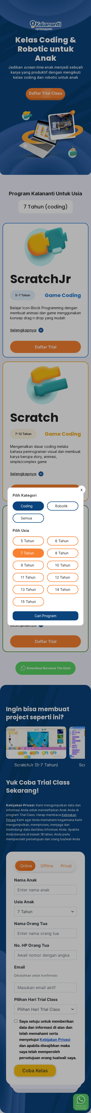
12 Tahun (62, 577)
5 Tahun (27, 541)
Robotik (61, 506)
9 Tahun (27, 565)
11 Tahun (28, 577)
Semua (26, 518)
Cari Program (45, 616)
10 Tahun (62, 565)
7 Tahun (27, 553)
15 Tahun (28, 601)
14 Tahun (62, 589)
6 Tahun (62, 541)
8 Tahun (62, 553)
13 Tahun (28, 589)
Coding (27, 506)
